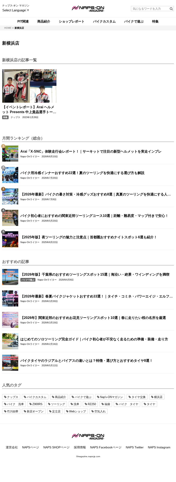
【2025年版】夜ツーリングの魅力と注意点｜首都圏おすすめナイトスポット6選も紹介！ (88, 237)
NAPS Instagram (159, 447)
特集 (5, 117)
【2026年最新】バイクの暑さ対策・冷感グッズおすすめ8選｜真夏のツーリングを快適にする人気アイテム (95, 194)
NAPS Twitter (135, 447)
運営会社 (12, 447)
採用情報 (80, 447)
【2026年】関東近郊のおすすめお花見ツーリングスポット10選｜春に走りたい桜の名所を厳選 (93, 318)
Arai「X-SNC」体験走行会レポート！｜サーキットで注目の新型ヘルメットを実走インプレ (91, 151)
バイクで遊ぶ (27, 280)
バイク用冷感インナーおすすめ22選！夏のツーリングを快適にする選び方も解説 (82, 173)
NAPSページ (30, 447)
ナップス (15, 117)
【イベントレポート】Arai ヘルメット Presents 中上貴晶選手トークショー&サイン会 (29, 109)
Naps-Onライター (29, 156)
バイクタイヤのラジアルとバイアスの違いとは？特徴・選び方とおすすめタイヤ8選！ (86, 360)
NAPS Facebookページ (105, 447)
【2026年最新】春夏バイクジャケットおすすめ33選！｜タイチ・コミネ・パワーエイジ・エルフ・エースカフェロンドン (96, 296)
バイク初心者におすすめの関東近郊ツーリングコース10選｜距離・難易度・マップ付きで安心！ (94, 216)
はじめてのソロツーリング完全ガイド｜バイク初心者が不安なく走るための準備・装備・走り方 (94, 339)
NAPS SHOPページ (56, 447)
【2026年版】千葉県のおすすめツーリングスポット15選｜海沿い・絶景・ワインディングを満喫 (94, 274)
